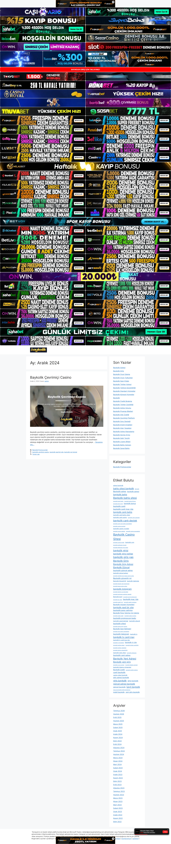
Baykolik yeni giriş (122, 662)
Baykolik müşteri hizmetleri (123, 605)
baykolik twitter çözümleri (119, 648)
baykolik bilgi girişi (118, 503)
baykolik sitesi (119, 623)
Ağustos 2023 (118, 788)
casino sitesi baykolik (120, 675)
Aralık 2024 (117, 734)
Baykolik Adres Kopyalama (123, 432)
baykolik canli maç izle (123, 509)
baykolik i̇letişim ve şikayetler (120, 592)
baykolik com (129, 542)
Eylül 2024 (117, 744)
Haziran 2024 (118, 754)
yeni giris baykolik (133, 692)
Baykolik (116, 398)
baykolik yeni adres (121, 655)
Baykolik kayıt (117, 597)
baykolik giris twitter (123, 553)
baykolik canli (119, 506)
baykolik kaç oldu (117, 599)
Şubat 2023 (118, 808)
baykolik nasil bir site (56, 452)
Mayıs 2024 (118, 758)
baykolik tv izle (131, 642)
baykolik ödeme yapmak (131, 665)
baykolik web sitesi (119, 653)
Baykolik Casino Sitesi (124, 537)
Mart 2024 (117, 764)
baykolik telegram (121, 634)
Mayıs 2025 (117, 724)
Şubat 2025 (118, 728)
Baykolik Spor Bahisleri (122, 629)
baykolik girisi (120, 550)
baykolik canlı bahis (122, 512)
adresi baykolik (118, 485)
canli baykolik (119, 672)
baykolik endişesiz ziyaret (119, 545)
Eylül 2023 (117, 785)
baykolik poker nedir (118, 615)
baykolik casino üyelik (118, 542)
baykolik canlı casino (120, 517)
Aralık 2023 (117, 775)
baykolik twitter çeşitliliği (132, 645)
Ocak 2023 (117, 812)
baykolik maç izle (130, 599)
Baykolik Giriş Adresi (123, 564)
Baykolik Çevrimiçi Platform (124, 418)
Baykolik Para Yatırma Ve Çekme (126, 613)
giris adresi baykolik (121, 678)
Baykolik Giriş (118, 371)
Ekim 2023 (117, 781)
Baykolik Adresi (119, 368)
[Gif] (85, 166)
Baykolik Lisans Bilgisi (121, 442)
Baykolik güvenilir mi (122, 578)
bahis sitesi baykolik (123, 488)
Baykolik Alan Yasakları (122, 428)
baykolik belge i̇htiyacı (130, 501)
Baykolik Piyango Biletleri (123, 411)
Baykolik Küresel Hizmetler (123, 395)
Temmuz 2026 (119, 711)
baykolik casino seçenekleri (133, 531)
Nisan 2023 (117, 801)
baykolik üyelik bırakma (132, 670)
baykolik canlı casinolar (134, 517)
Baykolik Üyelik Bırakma (122, 401)
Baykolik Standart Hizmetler (124, 391)
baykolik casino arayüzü (119, 526)
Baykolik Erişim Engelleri (122, 425)
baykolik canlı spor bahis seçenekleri (122, 523)
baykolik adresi (133, 492)
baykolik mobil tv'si (118, 602)
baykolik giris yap (123, 557)
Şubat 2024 (118, 768)
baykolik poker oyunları (130, 615)
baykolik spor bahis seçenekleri (121, 631)
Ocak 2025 (117, 731)
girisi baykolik (133, 681)
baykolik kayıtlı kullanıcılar (130, 597)
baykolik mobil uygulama (130, 602)
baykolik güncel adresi (120, 573)
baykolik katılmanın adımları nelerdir (122, 594)
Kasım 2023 (118, 778)
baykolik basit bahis (118, 501)
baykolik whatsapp (131, 653)
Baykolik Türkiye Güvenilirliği (124, 388)
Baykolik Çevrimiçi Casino (50, 377)
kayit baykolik (133, 687)
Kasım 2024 (118, 738)
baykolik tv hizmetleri (118, 642)
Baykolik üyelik (119, 670)
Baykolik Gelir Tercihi (121, 438)
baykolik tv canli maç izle (121, 640)
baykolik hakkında (133, 581)
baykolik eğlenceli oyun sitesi (120, 547)
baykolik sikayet (134, 621)
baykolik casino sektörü (119, 531)
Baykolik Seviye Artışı (121, 435)
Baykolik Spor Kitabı (121, 381)
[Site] (42, 120)
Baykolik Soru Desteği (121, 421)
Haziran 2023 (118, 795)
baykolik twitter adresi (119, 645)
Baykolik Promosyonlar (40, 450)
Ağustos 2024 (118, 748)
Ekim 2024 (117, 741)
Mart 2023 (117, 805)
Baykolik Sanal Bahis (121, 448)
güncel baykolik (119, 687)
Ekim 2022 (117, 822)
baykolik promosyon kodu (124, 618)
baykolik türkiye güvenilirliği (120, 650)
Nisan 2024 (117, 761)
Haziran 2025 (118, 721)
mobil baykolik (119, 692)
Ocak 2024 (117, 771)
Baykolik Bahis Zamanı (122, 445)
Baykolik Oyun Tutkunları (123, 378)
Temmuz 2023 (119, 791)
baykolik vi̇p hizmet (70, 452)
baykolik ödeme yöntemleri (122, 667)
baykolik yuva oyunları (118, 665)
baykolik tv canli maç (123, 637)
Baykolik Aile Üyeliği (121, 415)
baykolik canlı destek (125, 520)
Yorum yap (36, 454)
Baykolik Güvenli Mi (119, 581)
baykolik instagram (122, 589)
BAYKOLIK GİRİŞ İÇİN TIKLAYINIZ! (85, 70)
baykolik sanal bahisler (120, 621)
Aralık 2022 (117, 815)
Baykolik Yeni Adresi (124, 658)
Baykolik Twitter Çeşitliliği (123, 405)
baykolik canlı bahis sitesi (121, 515)
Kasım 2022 (118, 818)
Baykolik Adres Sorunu (122, 408)
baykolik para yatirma (123, 610)
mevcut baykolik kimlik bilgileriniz (121, 690)
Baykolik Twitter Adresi (122, 384)
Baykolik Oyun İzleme (121, 374)
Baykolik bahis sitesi (125, 497)
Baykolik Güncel (121, 567)
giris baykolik (120, 680)
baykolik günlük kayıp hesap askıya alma (123, 576)
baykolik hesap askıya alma (120, 586)
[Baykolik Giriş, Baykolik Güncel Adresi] (38, 350)
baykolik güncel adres (123, 570)
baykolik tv (133, 634)
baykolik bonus (130, 504)
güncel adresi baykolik (124, 684)
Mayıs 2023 (118, 798)
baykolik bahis (120, 494)
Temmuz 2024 (119, 751)
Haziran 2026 (118, 714)
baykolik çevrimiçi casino (40, 452)
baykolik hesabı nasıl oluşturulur (121, 583)
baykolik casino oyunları (121, 528)
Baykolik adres (119, 491)
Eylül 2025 (117, 717)
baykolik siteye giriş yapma (120, 626)
